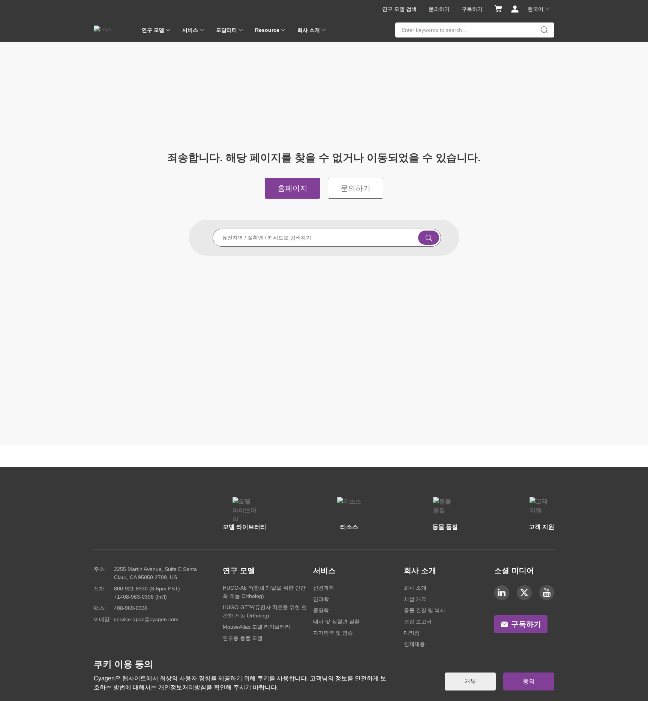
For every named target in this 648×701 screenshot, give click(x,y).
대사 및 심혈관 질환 (336, 622)
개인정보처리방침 (182, 687)
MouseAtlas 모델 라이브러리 (256, 627)
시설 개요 (415, 599)
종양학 (321, 610)
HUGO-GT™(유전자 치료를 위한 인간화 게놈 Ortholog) (265, 611)
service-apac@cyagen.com (146, 619)
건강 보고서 (418, 622)
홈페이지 (293, 188)
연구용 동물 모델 (242, 638)
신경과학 (323, 588)
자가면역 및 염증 (333, 633)
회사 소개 (415, 588)
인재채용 (414, 644)
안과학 (321, 599)
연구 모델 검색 (399, 9)
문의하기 (439, 9)
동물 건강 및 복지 (424, 610)
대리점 (412, 633)
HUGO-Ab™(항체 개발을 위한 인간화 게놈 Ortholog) (264, 592)
